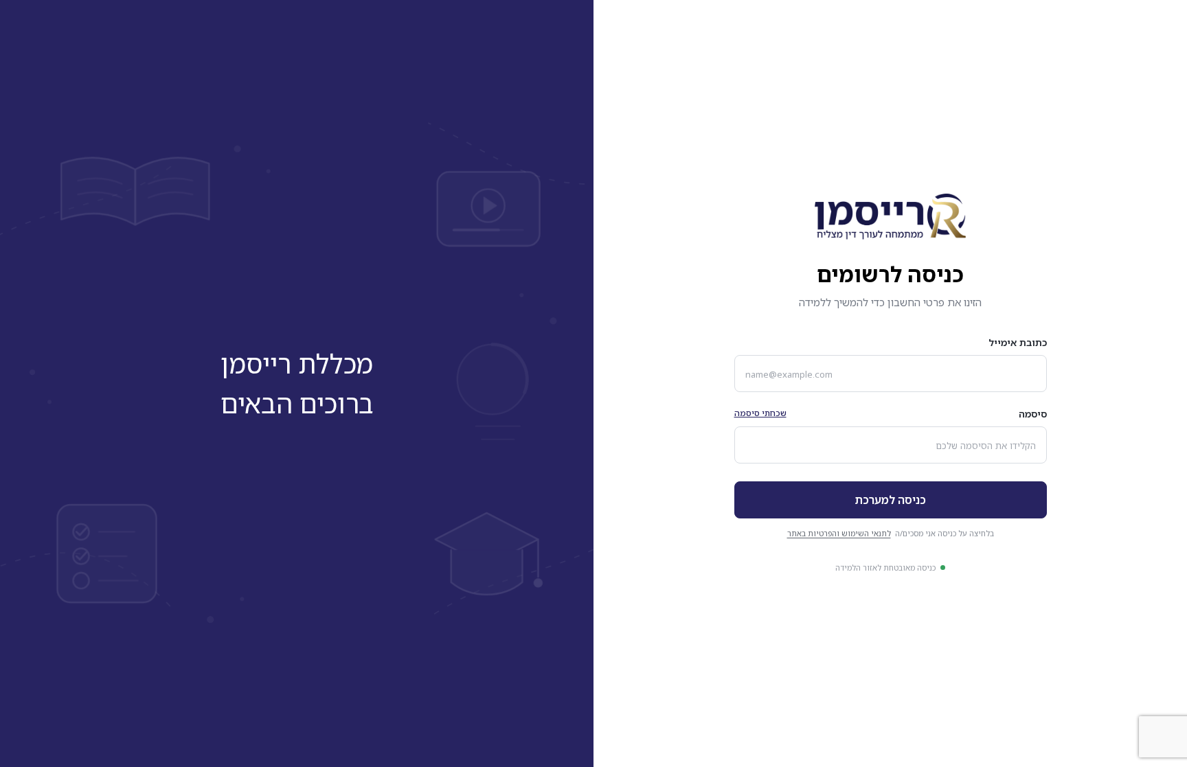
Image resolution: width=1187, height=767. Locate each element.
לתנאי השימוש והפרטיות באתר (839, 533)
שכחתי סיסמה (760, 413)
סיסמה (1033, 413)
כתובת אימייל (1017, 342)
